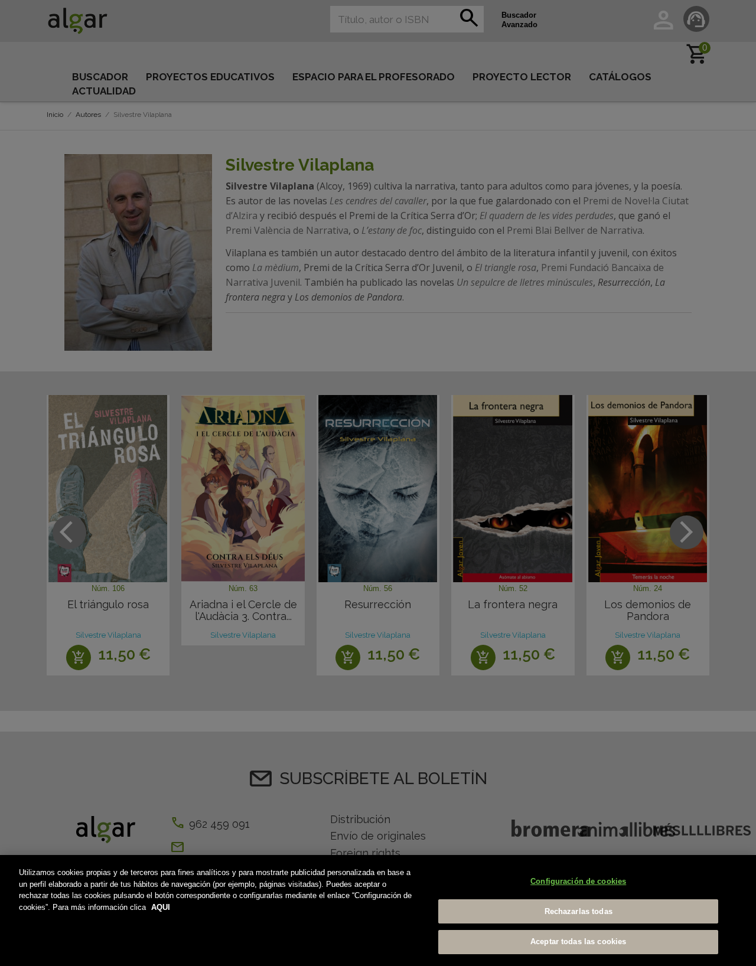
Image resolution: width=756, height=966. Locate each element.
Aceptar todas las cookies (578, 941)
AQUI (160, 907)
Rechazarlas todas (578, 911)
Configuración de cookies (578, 881)
